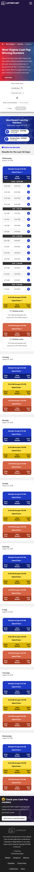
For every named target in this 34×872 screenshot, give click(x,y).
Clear (10, 108)
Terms (23, 869)
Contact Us (16, 858)
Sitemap (7, 858)
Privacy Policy (21, 863)
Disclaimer (11, 863)
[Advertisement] (17, 24)
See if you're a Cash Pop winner (14, 818)
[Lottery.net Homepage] (2, 44)
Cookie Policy (13, 869)
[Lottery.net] (10, 4)
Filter (20, 108)
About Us (26, 858)
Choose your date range (11, 147)
